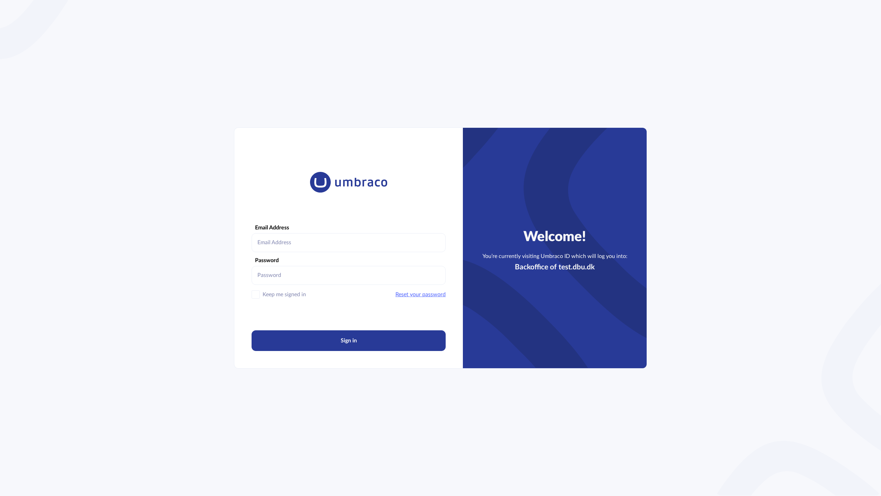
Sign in (349, 340)
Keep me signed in (284, 294)
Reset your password (420, 294)
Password (267, 260)
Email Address (272, 227)
